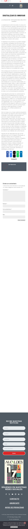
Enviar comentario (21, 220)
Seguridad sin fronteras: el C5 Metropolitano (10, 366)
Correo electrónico (7, 209)
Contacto (14, 499)
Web (4, 214)
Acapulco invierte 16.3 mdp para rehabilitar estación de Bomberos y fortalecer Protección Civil (13, 309)
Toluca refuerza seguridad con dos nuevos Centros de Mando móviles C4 (13, 338)
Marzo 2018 (23, 19)
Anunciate (14, 503)
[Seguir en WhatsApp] (22, 494)
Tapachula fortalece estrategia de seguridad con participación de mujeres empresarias (13, 395)
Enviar (14, 453)
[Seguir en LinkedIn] (18, 494)
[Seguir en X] (9, 494)
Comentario (6, 189)
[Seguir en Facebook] (6, 494)
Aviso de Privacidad (14, 507)
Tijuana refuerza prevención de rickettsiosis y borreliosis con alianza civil (13, 280)
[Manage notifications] (25, 523)
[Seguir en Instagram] (15, 494)
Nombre (5, 203)
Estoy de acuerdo (14, 527)
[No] (26, 525)
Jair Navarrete (5, 19)
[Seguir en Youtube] (12, 494)
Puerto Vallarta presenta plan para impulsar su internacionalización (13, 252)
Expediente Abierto (16, 19)
